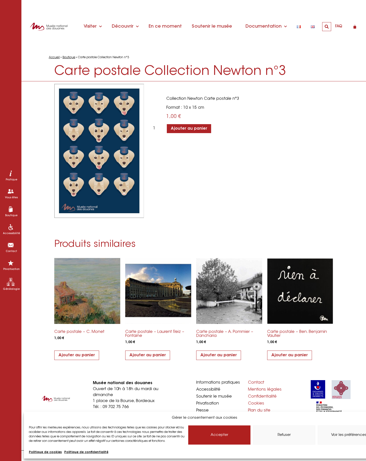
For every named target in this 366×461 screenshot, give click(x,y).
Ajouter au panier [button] (77, 355)
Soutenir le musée (212, 26)
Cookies (256, 404)
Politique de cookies (45, 452)
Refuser (284, 435)
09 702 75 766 (116, 407)
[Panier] (355, 26)
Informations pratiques (218, 383)
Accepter (219, 435)
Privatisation (207, 404)
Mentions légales (265, 390)
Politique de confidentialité (86, 452)
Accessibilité (208, 390)
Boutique (68, 57)
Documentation (263, 26)
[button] (326, 26)
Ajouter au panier (189, 129)
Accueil (54, 57)
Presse (202, 410)
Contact (256, 383)
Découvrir (122, 26)
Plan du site (259, 410)
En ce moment (165, 26)
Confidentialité (262, 397)
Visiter (90, 26)
